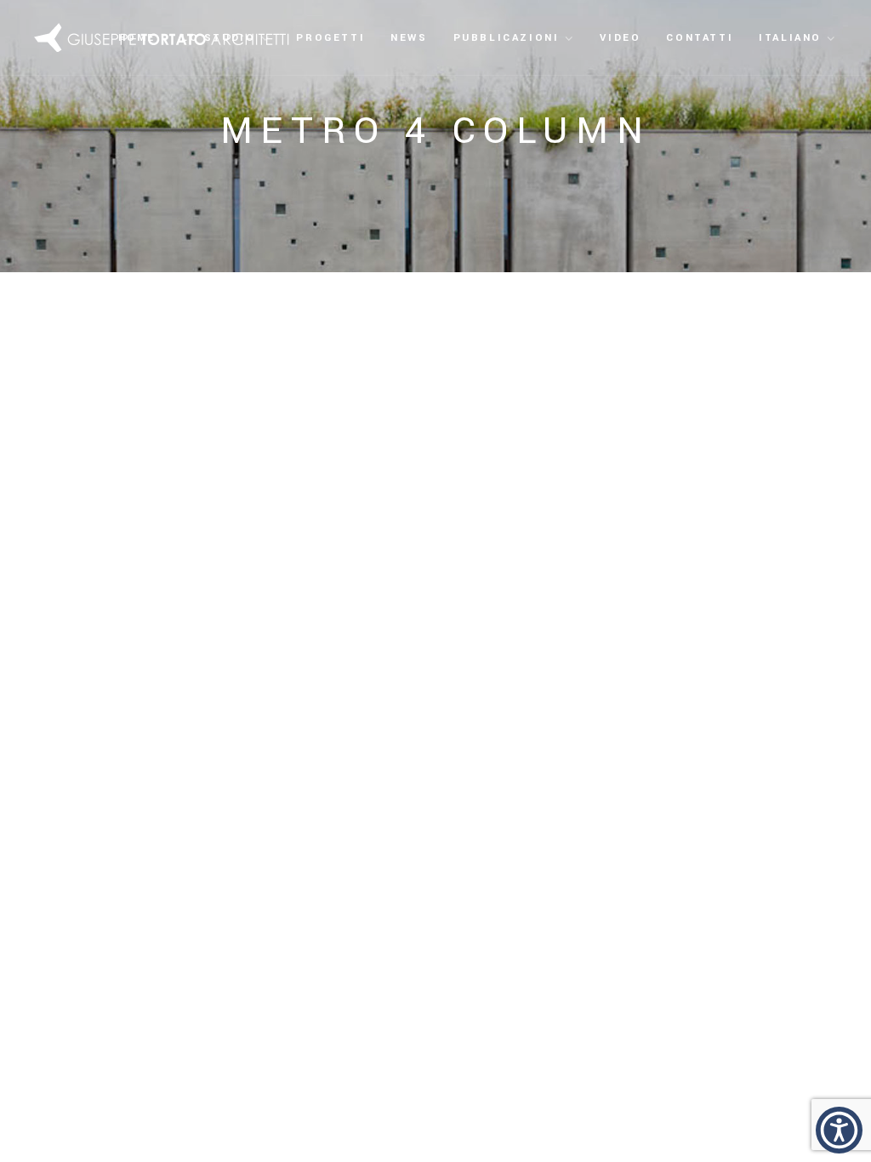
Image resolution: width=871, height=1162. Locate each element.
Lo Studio (218, 38)
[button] (839, 1130)
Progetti (330, 38)
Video (620, 38)
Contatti (699, 38)
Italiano (790, 38)
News (408, 38)
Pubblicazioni (506, 38)
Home (137, 38)
